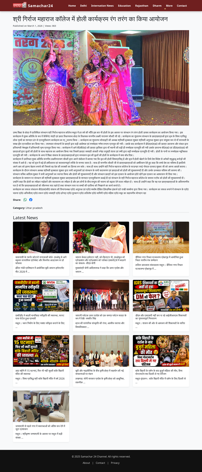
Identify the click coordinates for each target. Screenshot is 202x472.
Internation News (102, 5)
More (169, 5)
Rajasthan (141, 5)
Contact (182, 5)
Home (72, 5)
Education (124, 5)
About (86, 463)
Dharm (157, 5)
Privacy (115, 463)
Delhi (83, 5)
